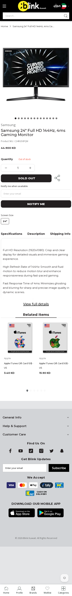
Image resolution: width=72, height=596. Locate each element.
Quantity (6, 159)
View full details (36, 304)
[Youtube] (21, 452)
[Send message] (65, 15)
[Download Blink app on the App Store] (22, 513)
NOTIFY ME (36, 204)
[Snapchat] (62, 452)
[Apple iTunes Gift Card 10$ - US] (20, 338)
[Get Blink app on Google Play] (50, 513)
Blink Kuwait (29, 538)
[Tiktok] (31, 452)
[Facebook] (10, 452)
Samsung (8, 125)
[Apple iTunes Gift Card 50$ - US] (55, 338)
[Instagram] (41, 452)
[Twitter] (51, 452)
